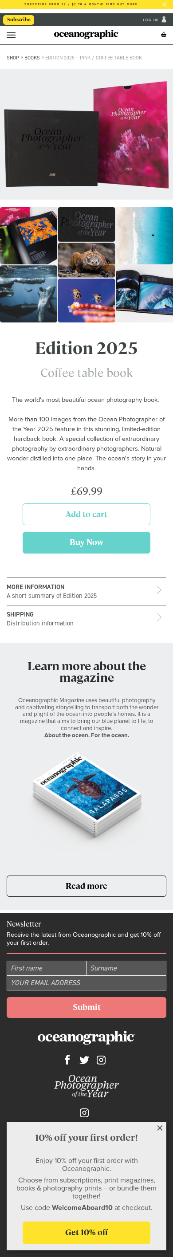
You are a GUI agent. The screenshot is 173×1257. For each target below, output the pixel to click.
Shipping (40, 619)
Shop (13, 57)
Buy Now (101, 545)
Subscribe (19, 19)
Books (32, 57)
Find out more (122, 4)
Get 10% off (86, 1232)
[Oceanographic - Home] (86, 34)
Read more (105, 888)
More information (52, 591)
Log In (151, 20)
